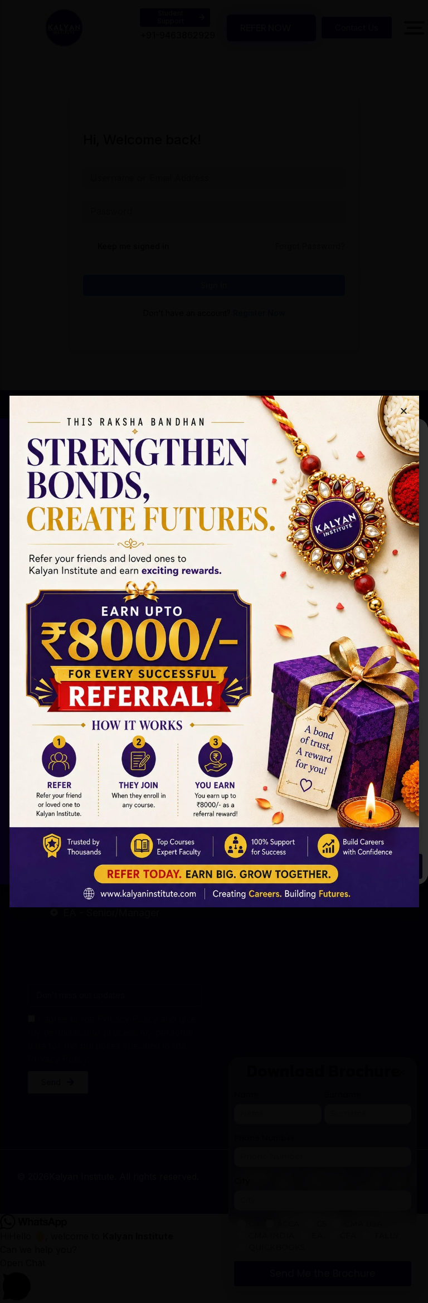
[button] (404, 411)
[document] (214, 651)
